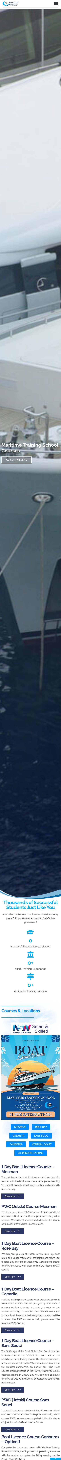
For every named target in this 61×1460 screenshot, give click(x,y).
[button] (56, 3)
